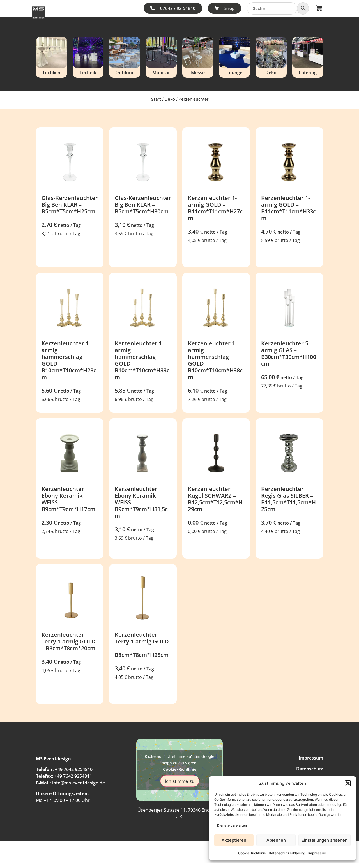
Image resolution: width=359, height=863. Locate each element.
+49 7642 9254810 (74, 769)
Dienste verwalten (232, 825)
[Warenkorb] (319, 8)
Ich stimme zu (179, 781)
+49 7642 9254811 (73, 776)
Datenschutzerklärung (287, 853)
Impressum (317, 853)
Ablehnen (276, 840)
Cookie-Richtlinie (252, 853)
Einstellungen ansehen (325, 840)
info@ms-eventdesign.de (78, 783)
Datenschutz (309, 769)
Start (156, 99)
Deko (170, 99)
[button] (348, 783)
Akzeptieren (234, 840)
